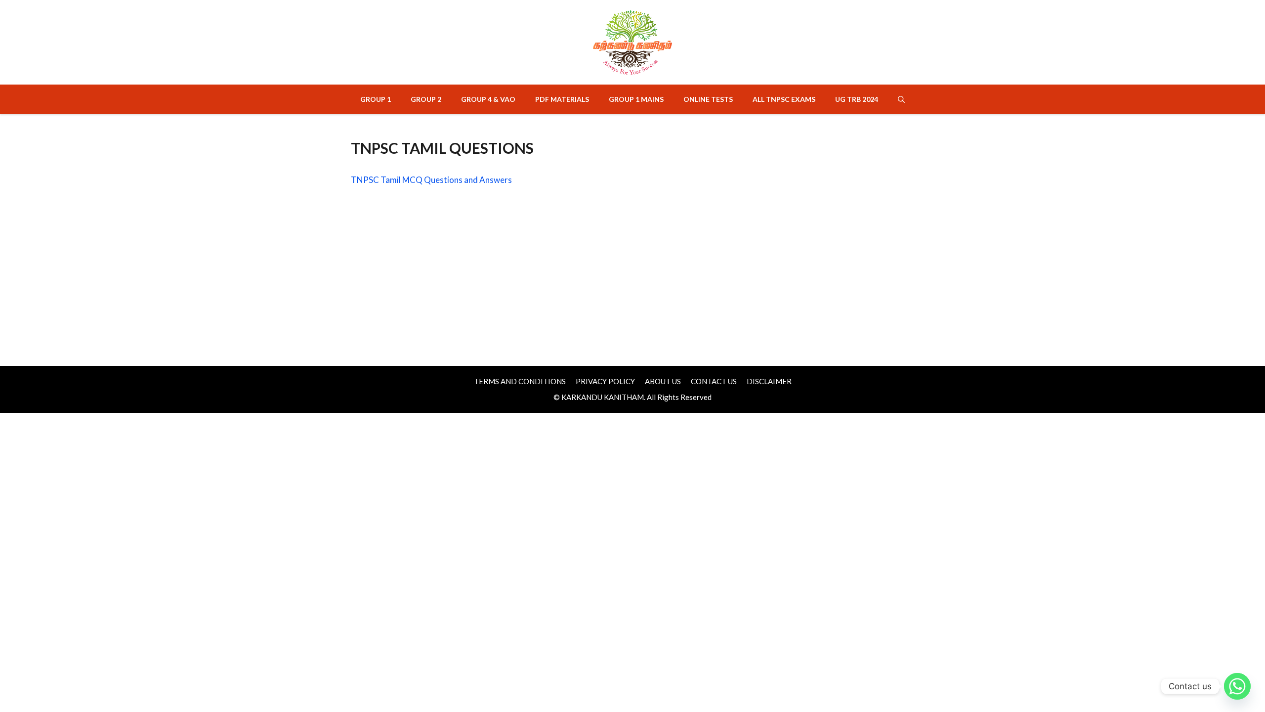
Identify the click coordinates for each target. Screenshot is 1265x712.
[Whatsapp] (1237, 686)
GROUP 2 (426, 99)
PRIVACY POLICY (605, 381)
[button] (901, 99)
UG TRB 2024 (856, 99)
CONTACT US (714, 381)
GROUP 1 (375, 99)
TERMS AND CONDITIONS (520, 381)
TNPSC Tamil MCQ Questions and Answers (431, 180)
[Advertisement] (632, 268)
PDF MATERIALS (562, 99)
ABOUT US (663, 381)
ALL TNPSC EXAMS (784, 99)
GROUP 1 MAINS (636, 99)
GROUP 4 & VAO (488, 99)
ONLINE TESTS (708, 99)
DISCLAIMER (769, 381)
